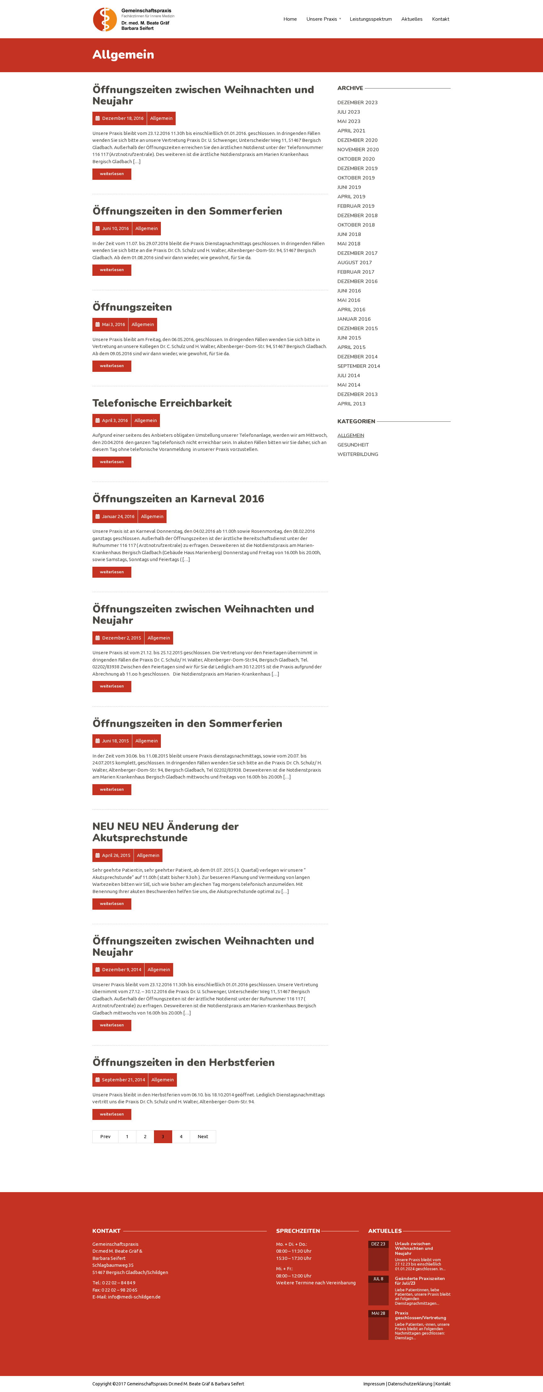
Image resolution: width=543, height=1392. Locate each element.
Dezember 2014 (357, 356)
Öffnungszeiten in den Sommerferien (187, 211)
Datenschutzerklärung (410, 1383)
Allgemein (350, 435)
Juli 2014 (348, 375)
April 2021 (351, 130)
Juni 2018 (349, 234)
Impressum (374, 1383)
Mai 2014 (348, 385)
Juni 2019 (349, 187)
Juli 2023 (348, 112)
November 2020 (358, 149)
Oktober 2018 (356, 225)
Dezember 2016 (357, 281)
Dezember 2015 (357, 328)
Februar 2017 (356, 272)
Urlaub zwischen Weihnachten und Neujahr (414, 1248)
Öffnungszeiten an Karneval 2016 (178, 499)
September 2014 (358, 366)
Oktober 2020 (356, 159)
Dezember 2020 (357, 140)
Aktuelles (412, 19)
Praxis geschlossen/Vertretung (420, 1315)
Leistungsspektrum (371, 19)
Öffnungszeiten (132, 307)
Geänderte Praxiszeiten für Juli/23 (420, 1281)
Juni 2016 (349, 290)
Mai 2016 (348, 300)
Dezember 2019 (357, 168)
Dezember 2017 (357, 253)
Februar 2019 (356, 206)
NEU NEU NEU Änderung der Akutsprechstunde (165, 832)
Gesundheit (353, 445)
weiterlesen (112, 174)
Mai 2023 (348, 121)
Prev (105, 1136)
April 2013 (351, 403)
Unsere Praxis (321, 19)
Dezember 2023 (357, 102)
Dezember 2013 (357, 394)
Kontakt (440, 19)
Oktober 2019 (356, 177)
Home (290, 19)
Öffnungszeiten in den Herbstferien (183, 1063)
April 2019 (351, 196)
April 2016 (351, 309)
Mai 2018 (348, 243)
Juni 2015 (349, 338)
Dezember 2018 (357, 215)
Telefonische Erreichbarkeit (162, 403)
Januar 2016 (354, 319)
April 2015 (351, 347)
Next (203, 1136)
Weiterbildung (357, 454)
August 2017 (354, 262)
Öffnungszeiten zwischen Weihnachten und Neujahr (203, 95)
